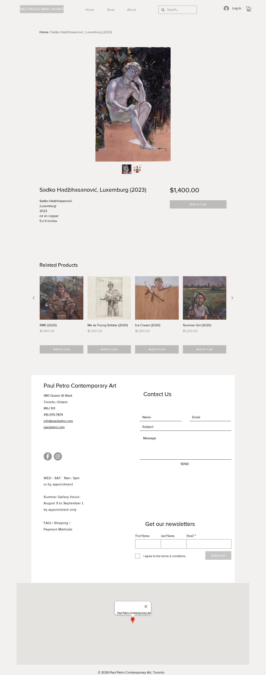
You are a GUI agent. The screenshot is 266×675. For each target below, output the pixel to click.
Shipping (61, 523)
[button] (249, 8)
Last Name (167, 535)
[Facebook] (48, 456)
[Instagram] (58, 456)
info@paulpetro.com (58, 421)
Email (190, 535)
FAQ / (49, 523)
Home (43, 32)
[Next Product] (232, 297)
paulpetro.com (54, 427)
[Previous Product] (33, 297)
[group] (133, 315)
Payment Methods (58, 529)
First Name (142, 535)
